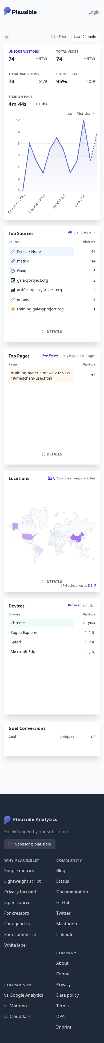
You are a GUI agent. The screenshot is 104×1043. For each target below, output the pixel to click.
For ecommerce (20, 934)
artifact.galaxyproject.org (39, 289)
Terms (62, 1006)
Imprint (63, 1027)
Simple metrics (19, 870)
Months (83, 113)
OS (85, 605)
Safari (16, 641)
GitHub (63, 902)
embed (23, 299)
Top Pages (50, 355)
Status (62, 881)
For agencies (17, 924)
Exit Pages (87, 356)
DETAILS (54, 331)
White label (15, 945)
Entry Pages (69, 356)
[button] (86, 36)
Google (23, 270)
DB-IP (92, 585)
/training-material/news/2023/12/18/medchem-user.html (40, 375)
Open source (17, 902)
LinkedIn (65, 934)
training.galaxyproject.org (40, 308)
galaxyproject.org (32, 280)
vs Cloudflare (17, 1016)
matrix (23, 261)
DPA (60, 1016)
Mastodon (66, 924)
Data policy (67, 995)
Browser (74, 605)
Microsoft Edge (24, 651)
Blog (60, 870)
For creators (16, 913)
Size (92, 605)
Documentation (72, 892)
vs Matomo (15, 1006)
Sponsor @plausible (33, 844)
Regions (79, 478)
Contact (64, 974)
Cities (91, 478)
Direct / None (29, 251)
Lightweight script (22, 881)
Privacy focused (20, 892)
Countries (64, 478)
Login (94, 12)
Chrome (18, 622)
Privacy (63, 984)
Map (51, 477)
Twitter (63, 913)
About (62, 963)
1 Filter (61, 36)
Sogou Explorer (24, 632)
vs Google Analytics (23, 995)
